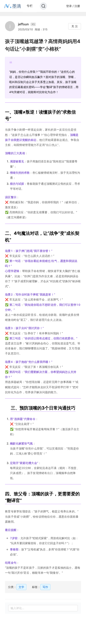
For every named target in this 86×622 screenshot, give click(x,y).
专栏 (30, 6)
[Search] (43, 6)
